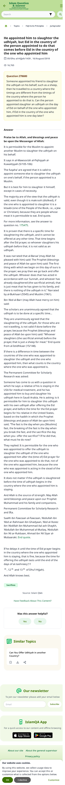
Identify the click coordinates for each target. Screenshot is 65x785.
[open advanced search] (50, 14)
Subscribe (54, 704)
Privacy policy (32, 756)
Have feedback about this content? (32, 600)
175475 (23, 225)
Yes (25, 621)
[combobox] (26, 14)
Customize (53, 779)
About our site (15, 750)
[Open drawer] (61, 6)
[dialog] (31, 772)
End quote (24, 537)
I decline (22, 779)
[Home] (6, 26)
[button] (10, 662)
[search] (60, 14)
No (40, 621)
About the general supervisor (41, 750)
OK (7, 779)
